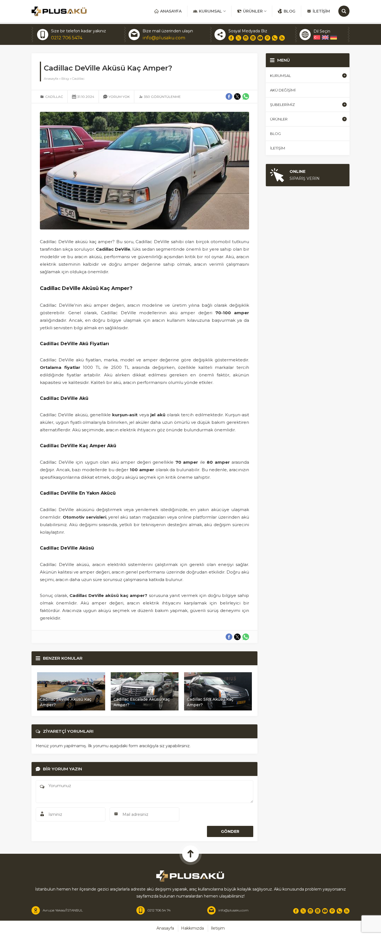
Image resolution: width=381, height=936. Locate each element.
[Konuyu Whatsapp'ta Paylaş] (245, 636)
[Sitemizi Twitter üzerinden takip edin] (238, 38)
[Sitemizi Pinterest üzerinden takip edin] (267, 38)
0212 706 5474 (66, 37)
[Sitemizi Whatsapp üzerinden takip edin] (275, 38)
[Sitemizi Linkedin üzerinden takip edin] (253, 38)
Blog (65, 78)
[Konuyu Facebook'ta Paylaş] (229, 636)
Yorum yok (119, 97)
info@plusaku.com (164, 37)
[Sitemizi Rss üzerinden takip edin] (282, 38)
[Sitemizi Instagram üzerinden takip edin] (246, 38)
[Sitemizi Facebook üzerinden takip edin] (231, 38)
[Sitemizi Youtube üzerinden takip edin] (260, 38)
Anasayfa (51, 78)
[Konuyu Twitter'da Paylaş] (237, 636)
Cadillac (78, 78)
